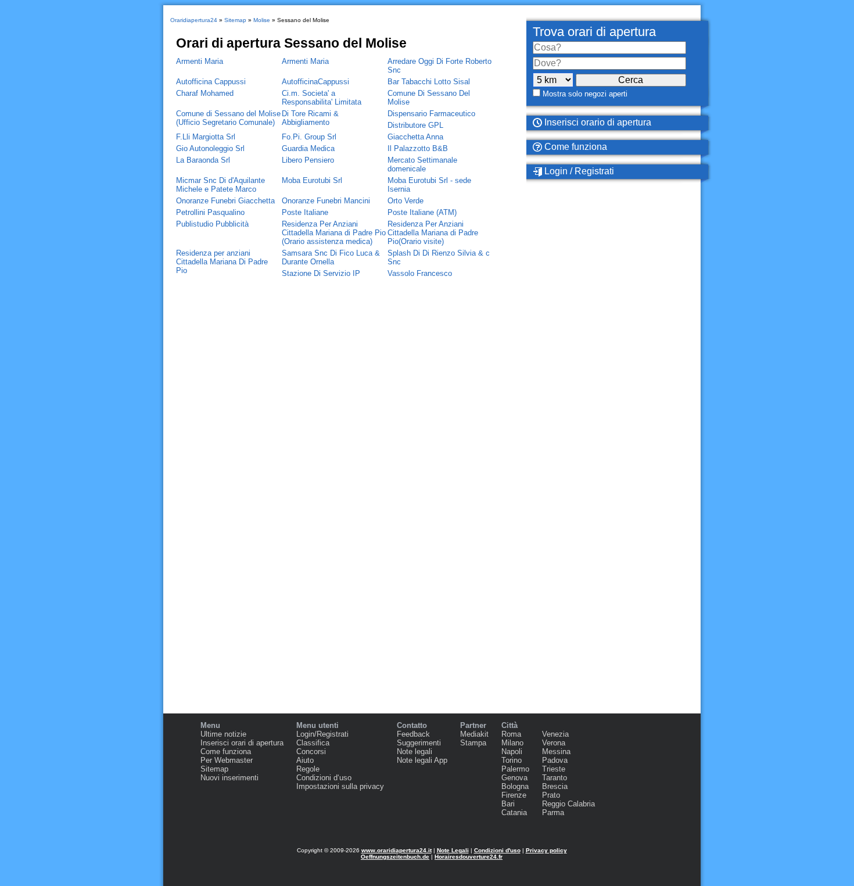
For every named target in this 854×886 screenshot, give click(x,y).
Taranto (554, 777)
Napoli (511, 751)
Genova (514, 777)
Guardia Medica (308, 148)
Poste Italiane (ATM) (422, 212)
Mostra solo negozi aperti (585, 93)
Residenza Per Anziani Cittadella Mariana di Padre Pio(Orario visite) (432, 233)
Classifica (312, 742)
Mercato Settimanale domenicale (422, 164)
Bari (508, 803)
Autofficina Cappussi (211, 81)
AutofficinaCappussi (315, 81)
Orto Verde (405, 200)
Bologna (515, 786)
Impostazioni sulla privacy (340, 786)
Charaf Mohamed (205, 93)
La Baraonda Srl (203, 160)
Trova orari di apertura (594, 31)
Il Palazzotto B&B (417, 148)
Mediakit (474, 734)
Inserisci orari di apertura (242, 742)
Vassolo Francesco (419, 273)
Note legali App (422, 760)
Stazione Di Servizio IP (321, 273)
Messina (556, 751)
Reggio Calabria (568, 803)
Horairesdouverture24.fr (469, 856)
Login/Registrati (322, 734)
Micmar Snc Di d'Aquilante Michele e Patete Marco (220, 184)
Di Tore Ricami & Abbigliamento (310, 118)
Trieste (553, 769)
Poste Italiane (305, 212)
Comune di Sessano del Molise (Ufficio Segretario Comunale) (228, 118)
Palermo (515, 769)
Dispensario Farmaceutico (431, 113)
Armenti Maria (199, 61)
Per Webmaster (226, 760)
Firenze (513, 795)
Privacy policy (546, 850)
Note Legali (453, 850)
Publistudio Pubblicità (212, 224)
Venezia (555, 734)
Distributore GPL (415, 125)
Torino (511, 760)
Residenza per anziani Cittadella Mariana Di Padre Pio (222, 262)
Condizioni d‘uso (323, 777)
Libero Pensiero (308, 160)
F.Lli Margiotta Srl (205, 136)
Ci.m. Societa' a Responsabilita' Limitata (321, 97)
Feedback (413, 734)
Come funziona (574, 147)
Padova (555, 760)
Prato (551, 795)
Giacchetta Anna (415, 136)
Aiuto (305, 760)
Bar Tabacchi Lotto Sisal (428, 81)
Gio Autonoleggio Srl (210, 148)
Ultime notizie (223, 734)
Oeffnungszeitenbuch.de (395, 856)
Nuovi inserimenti (229, 777)
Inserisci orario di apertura (596, 122)
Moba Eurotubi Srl (312, 180)
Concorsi (311, 751)
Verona (553, 742)
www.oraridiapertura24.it (396, 850)
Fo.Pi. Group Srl (309, 136)
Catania (514, 812)
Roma (511, 734)
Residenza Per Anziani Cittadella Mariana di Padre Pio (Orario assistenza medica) (334, 233)
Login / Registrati (578, 171)
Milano (512, 742)
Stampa (473, 742)
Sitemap (214, 769)
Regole (308, 769)
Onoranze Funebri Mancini (326, 200)
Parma (553, 812)
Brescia (555, 786)
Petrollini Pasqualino (210, 212)
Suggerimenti (419, 742)
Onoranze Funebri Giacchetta (225, 200)
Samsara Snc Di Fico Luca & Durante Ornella (331, 257)
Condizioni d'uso (497, 850)
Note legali (414, 751)
